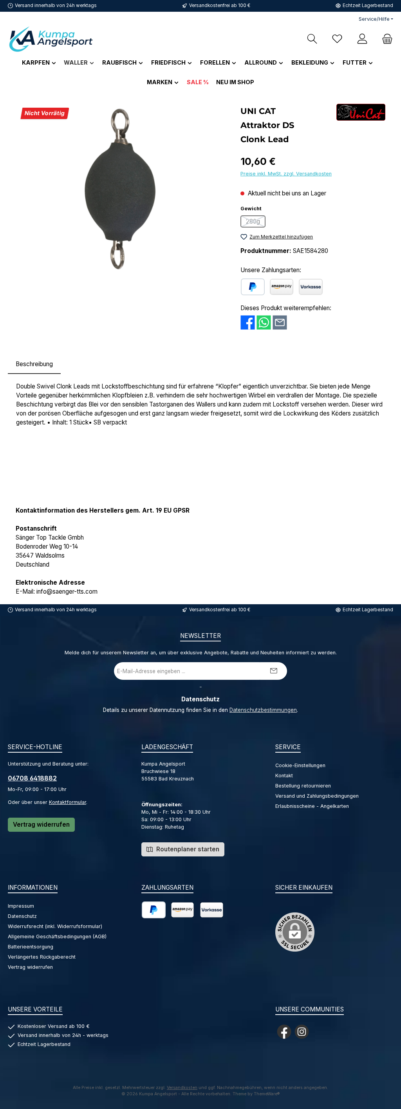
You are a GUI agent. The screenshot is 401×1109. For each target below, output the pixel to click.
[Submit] (273, 671)
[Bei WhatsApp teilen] (264, 322)
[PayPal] (252, 287)
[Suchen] (312, 39)
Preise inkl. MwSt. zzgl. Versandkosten (286, 174)
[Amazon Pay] (281, 287)
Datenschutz (22, 916)
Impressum (21, 906)
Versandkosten (182, 1087)
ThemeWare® (267, 1093)
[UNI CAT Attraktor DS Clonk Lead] (120, 188)
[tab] (34, 364)
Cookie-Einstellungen (300, 765)
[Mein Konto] (362, 39)
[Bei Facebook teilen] (247, 322)
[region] (120, 188)
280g (256, 223)
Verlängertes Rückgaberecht (42, 957)
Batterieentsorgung (30, 947)
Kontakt (284, 775)
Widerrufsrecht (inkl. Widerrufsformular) (55, 926)
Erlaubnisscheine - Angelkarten (312, 806)
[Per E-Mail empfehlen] (280, 322)
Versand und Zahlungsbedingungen (317, 796)
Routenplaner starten (187, 849)
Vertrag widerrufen (41, 824)
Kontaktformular (67, 802)
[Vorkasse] (310, 287)
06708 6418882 (32, 778)
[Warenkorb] (385, 39)
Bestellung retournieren (303, 786)
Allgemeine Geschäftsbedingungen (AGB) (57, 936)
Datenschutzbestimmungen (263, 710)
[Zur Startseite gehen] (51, 39)
